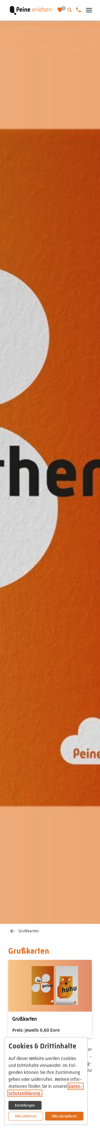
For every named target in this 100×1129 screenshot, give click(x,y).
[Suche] (69, 10)
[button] (89, 10)
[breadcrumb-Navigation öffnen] (12, 931)
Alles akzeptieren (64, 1116)
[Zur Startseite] (30, 10)
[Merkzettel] (60, 10)
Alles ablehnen (26, 1116)
